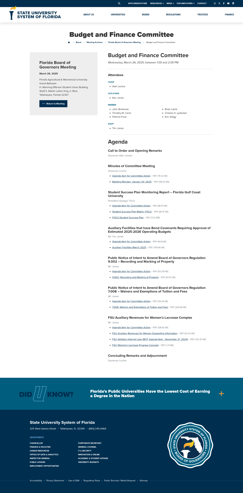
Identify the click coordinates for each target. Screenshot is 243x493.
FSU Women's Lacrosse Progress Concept (135, 345)
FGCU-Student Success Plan (128, 217)
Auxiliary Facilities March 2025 (129, 247)
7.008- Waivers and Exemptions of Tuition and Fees (140, 307)
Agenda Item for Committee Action (131, 205)
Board (78, 42)
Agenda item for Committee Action (131, 175)
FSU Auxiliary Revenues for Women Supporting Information (144, 333)
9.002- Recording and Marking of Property (135, 277)
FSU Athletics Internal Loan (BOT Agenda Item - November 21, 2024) (150, 339)
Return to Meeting (55, 103)
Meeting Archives (95, 42)
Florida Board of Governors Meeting (124, 42)
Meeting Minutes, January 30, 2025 (132, 181)
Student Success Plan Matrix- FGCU (132, 211)
